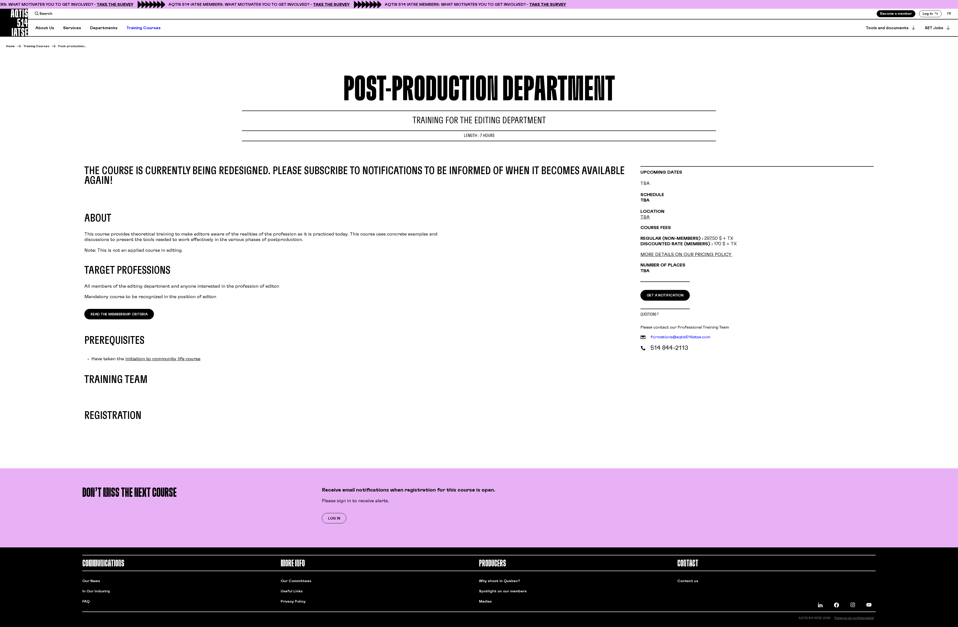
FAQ (86, 601)
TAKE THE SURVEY (106, 4)
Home (10, 46)
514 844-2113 (669, 348)
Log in (334, 518)
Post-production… (72, 46)
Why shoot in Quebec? (499, 581)
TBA (645, 217)
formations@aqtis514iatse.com (680, 337)
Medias (485, 601)
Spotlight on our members (503, 591)
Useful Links (292, 591)
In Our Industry (96, 591)
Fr (949, 13)
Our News (91, 581)
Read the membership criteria (119, 314)
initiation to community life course (162, 359)
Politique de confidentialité (854, 618)
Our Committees (296, 581)
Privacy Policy (293, 601)
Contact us (687, 581)
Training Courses (36, 46)
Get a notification (665, 295)
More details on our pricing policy (686, 254)
